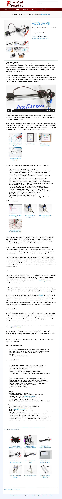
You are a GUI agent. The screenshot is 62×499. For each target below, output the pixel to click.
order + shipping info (24, 495)
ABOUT (34, 9)
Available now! (45, 14)
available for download (29, 396)
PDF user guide (43, 281)
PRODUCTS (9, 9)
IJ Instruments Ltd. (16, 327)
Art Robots (17, 489)
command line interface (22, 408)
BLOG (17, 9)
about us (16, 495)
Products (10, 489)
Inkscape (40, 295)
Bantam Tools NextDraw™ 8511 (40, 38)
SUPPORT (26, 9)
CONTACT (43, 9)
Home (5, 489)
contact (32, 495)
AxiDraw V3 (41, 23)
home (11, 495)
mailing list (37, 495)
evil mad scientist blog (46, 495)
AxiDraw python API (19, 409)
